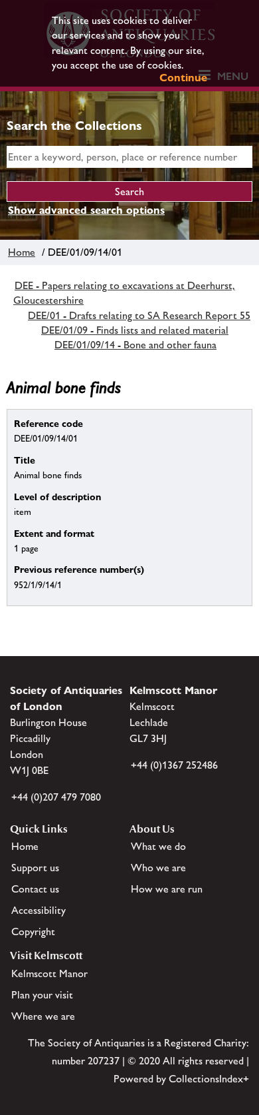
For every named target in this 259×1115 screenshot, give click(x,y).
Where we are (43, 1016)
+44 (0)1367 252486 (174, 765)
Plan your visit (42, 994)
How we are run (167, 889)
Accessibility (38, 910)
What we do (158, 846)
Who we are (158, 867)
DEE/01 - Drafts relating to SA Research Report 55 (139, 315)
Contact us (35, 889)
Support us (35, 867)
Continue (183, 77)
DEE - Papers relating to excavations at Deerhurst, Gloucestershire (124, 292)
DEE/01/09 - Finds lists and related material (134, 330)
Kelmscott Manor (49, 973)
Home (21, 252)
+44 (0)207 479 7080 (56, 797)
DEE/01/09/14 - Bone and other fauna (135, 344)
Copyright (33, 931)
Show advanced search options (86, 210)
